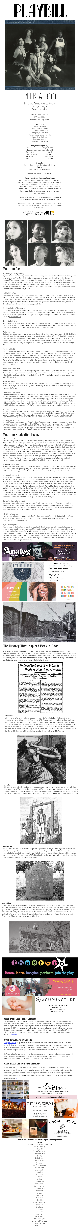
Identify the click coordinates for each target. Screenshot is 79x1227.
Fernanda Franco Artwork (39, 1151)
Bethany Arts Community (10, 1043)
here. (16, 1078)
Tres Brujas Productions (23, 466)
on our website (13, 1034)
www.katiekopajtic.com (15, 317)
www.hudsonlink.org (39, 193)
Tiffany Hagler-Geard (39, 1153)
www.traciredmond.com (9, 364)
